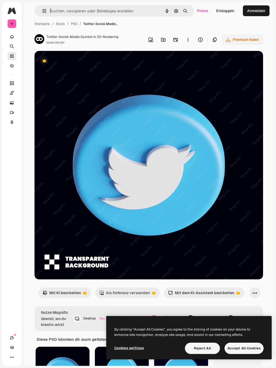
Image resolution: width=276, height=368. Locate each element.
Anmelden (256, 10)
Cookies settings (129, 348)
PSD (74, 24)
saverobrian (55, 42)
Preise (202, 10)
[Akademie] (12, 347)
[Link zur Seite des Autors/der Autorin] (39, 40)
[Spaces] (12, 93)
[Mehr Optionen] (187, 39)
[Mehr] (12, 357)
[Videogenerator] (12, 112)
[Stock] (12, 56)
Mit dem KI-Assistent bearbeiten (201, 294)
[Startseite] (12, 36)
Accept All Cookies (244, 348)
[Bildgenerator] (12, 102)
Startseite (42, 24)
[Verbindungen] (12, 338)
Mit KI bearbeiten (62, 294)
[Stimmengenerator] (12, 122)
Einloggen (225, 10)
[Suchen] (12, 46)
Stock (60, 24)
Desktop (94, 318)
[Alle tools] (12, 83)
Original (69, 61)
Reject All (202, 348)
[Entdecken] (12, 65)
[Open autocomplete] (42, 11)
